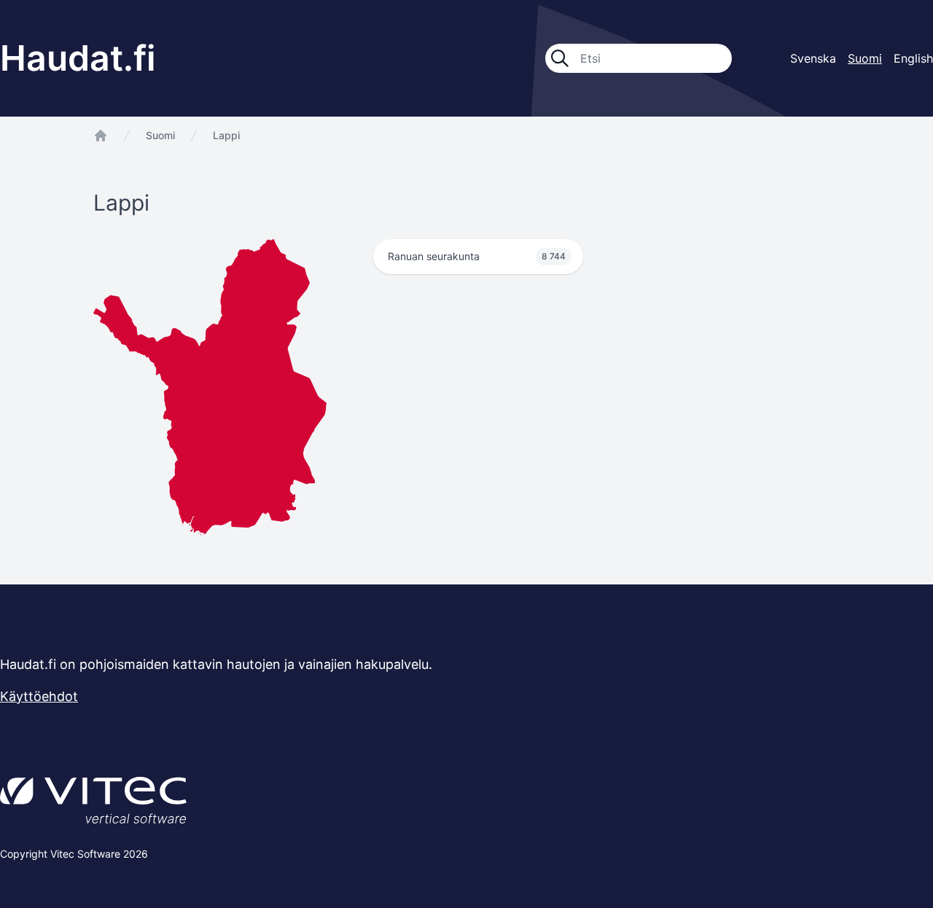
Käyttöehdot (39, 696)
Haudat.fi (78, 57)
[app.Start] (100, 135)
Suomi (160, 135)
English (913, 58)
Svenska (813, 58)
